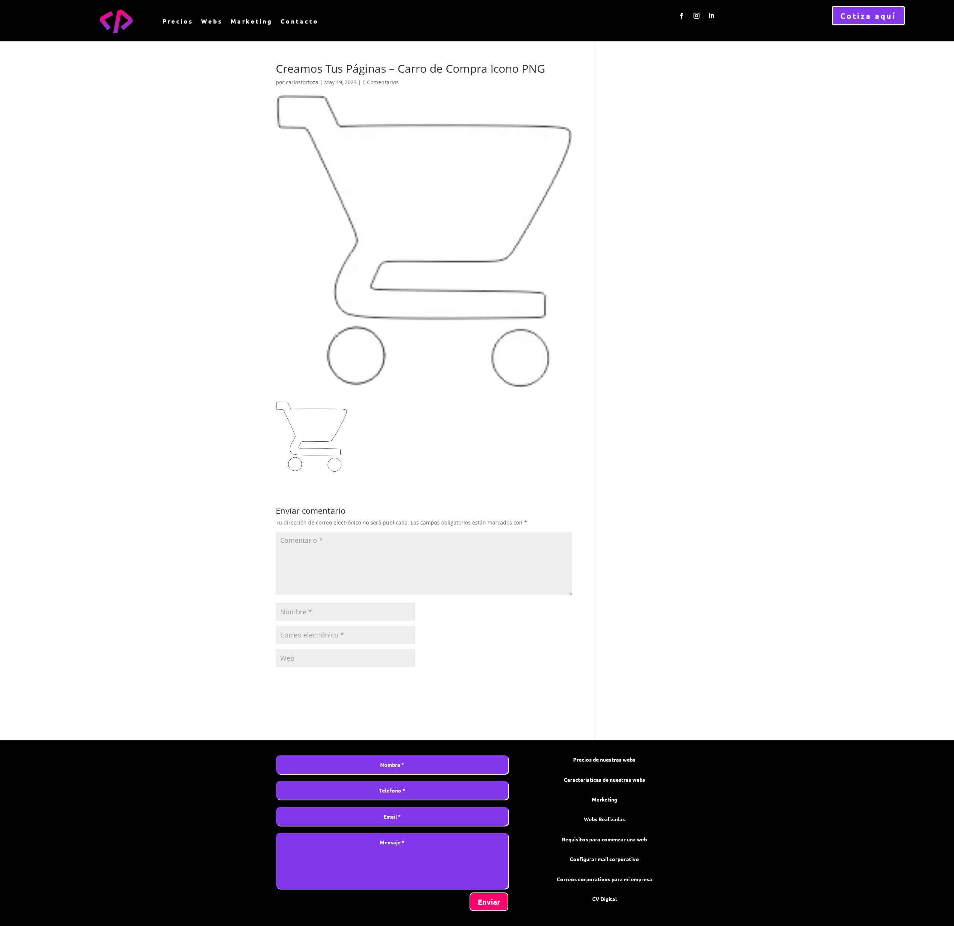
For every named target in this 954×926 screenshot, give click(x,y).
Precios (177, 21)
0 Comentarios (381, 82)
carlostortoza (302, 82)
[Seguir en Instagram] (696, 16)
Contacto (300, 21)
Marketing (251, 21)
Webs (211, 21)
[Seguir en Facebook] (682, 16)
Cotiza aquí (868, 16)
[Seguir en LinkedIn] (711, 16)
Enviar (489, 902)
